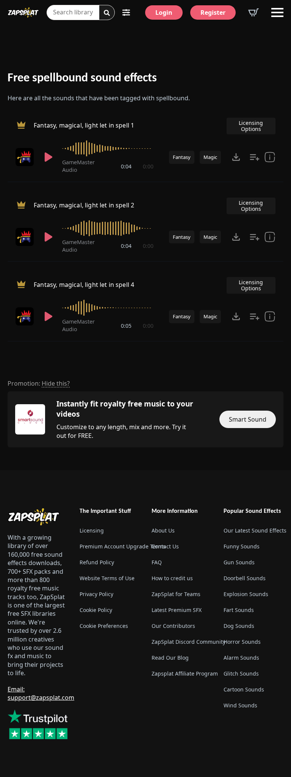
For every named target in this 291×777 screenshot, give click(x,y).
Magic (210, 157)
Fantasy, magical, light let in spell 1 (84, 125)
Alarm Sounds (241, 657)
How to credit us (172, 578)
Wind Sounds (240, 705)
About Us (163, 530)
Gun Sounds (239, 562)
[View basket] (253, 12)
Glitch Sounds (241, 673)
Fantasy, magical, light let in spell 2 (84, 205)
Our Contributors (173, 625)
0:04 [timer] (126, 166)
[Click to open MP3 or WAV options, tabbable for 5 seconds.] (236, 157)
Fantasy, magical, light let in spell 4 (84, 284)
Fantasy (182, 157)
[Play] (49, 157)
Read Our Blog (170, 657)
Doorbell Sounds (245, 578)
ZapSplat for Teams (176, 594)
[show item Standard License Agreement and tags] (269, 157)
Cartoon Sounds (244, 689)
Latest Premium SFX (177, 610)
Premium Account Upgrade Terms (109, 546)
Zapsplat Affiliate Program (181, 673)
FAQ (157, 562)
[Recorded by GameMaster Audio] (25, 157)
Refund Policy (97, 562)
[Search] (106, 12)
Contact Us (165, 546)
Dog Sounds (239, 625)
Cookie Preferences (104, 625)
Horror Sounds (242, 641)
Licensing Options (251, 125)
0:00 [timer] (148, 166)
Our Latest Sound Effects (253, 530)
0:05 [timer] (126, 325)
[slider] (107, 148)
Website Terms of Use (107, 578)
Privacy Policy (96, 594)
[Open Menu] (277, 12)
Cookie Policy (96, 610)
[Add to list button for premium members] (254, 157)
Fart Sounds (239, 610)
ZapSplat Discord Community (181, 641)
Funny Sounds (242, 546)
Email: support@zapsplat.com (41, 693)
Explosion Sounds (246, 594)
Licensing (92, 530)
